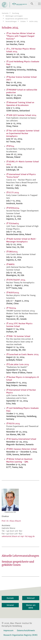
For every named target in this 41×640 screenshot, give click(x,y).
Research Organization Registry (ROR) (20, 635)
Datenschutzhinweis (26, 630)
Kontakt (10, 598)
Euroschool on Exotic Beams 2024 (23, 354)
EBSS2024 (13, 251)
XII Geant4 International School (22, 439)
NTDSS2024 (14, 208)
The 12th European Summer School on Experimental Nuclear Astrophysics (22, 133)
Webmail (31, 598)
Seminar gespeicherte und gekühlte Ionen (18, 563)
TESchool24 (14, 223)
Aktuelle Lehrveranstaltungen (20, 555)
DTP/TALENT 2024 (17, 280)
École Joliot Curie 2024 (19, 364)
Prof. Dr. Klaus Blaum (11, 521)
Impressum (8, 630)
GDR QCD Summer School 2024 (22, 115)
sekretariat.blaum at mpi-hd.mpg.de (18, 536)
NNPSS (11, 264)
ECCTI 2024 (14, 192)
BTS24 (11, 146)
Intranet (10, 605)
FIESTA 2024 (14, 423)
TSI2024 (12, 308)
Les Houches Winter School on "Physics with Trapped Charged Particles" (20, 36)
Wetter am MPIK (30, 606)
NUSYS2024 (14, 292)
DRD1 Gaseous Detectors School (23, 449)
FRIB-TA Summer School (19, 336)
